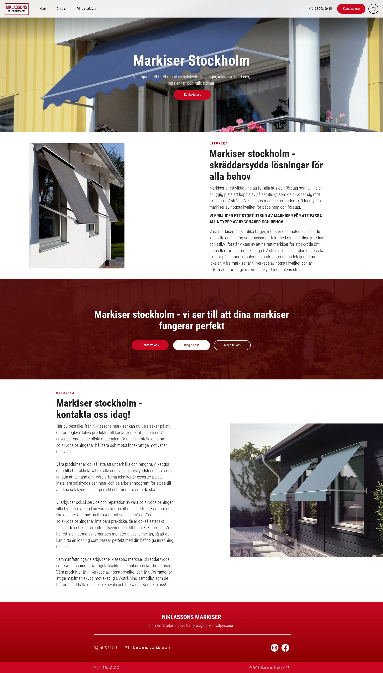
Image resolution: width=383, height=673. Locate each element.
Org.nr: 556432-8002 (107, 668)
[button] (87, 9)
